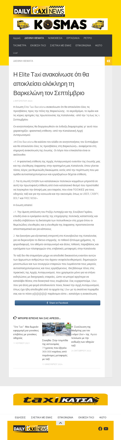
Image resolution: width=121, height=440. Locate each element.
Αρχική (16, 38)
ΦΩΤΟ (98, 45)
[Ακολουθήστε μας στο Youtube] (106, 429)
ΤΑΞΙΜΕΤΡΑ (19, 45)
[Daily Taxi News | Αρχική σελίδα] (39, 11)
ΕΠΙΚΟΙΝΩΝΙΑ (83, 45)
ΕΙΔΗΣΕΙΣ (20, 417)
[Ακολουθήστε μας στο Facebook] (100, 429)
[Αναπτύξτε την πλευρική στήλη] (108, 61)
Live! (15, 52)
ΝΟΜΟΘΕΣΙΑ (55, 38)
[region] (60, 24)
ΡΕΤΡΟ (88, 38)
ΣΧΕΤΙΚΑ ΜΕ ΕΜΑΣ (60, 45)
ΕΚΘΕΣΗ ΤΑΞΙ (38, 45)
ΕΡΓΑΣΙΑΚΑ (73, 38)
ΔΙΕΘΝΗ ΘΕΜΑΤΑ (34, 38)
